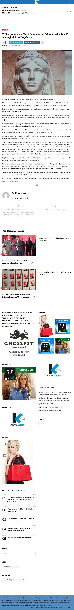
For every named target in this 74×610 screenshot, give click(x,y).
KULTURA (5, 30)
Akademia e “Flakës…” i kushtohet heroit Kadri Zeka (54, 239)
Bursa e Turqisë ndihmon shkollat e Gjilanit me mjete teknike (16, 529)
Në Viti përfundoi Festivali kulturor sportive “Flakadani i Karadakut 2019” (17, 262)
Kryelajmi (14, 45)
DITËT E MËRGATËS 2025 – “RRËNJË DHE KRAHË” (54, 273)
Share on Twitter (18, 42)
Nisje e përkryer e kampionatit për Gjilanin (16, 13)
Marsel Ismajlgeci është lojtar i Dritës (49, 410)
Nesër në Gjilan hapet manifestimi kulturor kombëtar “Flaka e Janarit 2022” (18, 296)
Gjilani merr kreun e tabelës (11, 10)
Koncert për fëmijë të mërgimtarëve (16, 537)
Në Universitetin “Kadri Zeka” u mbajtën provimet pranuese (18, 519)
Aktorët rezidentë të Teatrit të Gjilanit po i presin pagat (18, 510)
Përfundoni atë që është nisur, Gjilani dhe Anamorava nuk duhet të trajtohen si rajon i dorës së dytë (18, 499)
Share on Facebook (33, 42)
